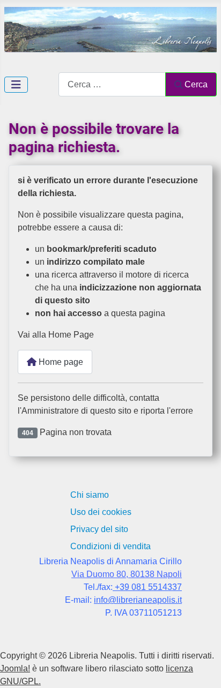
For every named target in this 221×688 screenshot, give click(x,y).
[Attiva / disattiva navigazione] (16, 85)
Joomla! (15, 668)
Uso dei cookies (100, 512)
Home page (59, 362)
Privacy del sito (99, 529)
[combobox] (112, 84)
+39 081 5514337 (147, 587)
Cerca (196, 84)
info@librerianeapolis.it (138, 599)
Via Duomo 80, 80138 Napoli (126, 574)
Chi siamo (89, 494)
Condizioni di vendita (110, 546)
